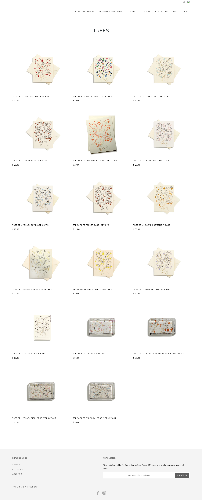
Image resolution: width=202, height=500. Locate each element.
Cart (187, 12)
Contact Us (161, 12)
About (176, 12)
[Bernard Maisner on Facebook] (98, 494)
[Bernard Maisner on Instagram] (104, 494)
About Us (17, 474)
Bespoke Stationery (110, 12)
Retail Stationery (84, 12)
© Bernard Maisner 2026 (26, 487)
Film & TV (146, 12)
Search (16, 465)
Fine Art (131, 12)
